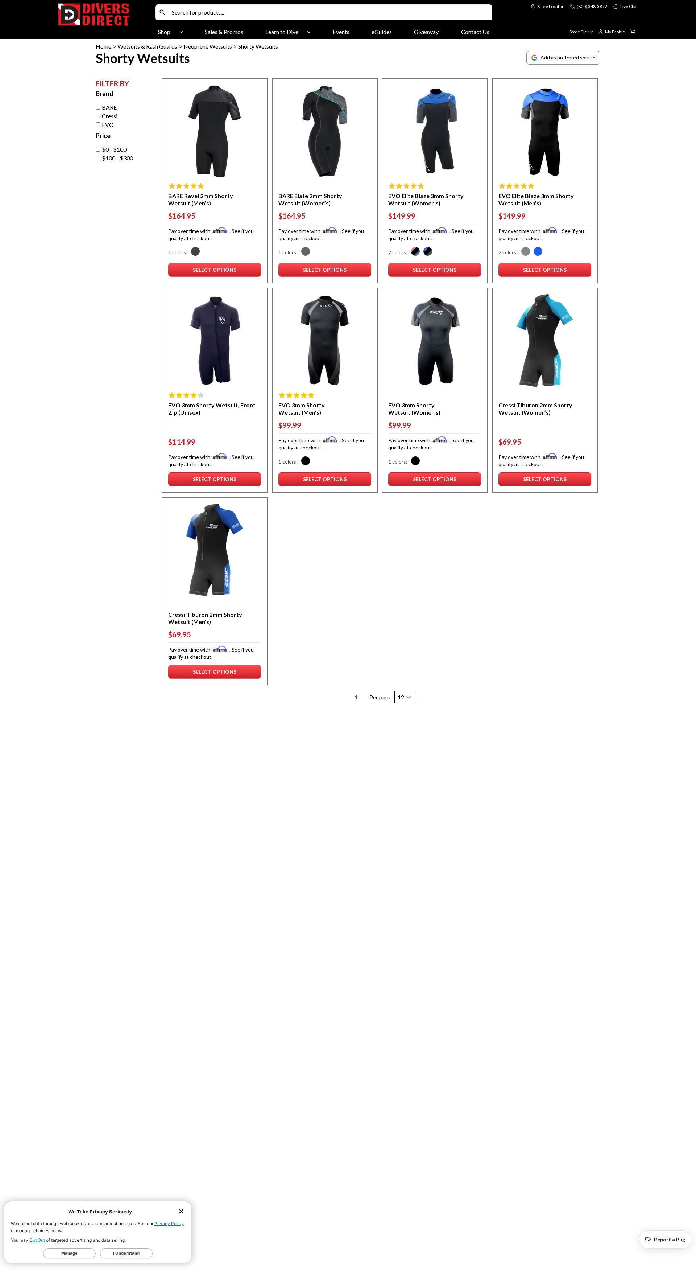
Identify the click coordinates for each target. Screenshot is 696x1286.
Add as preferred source (568, 57)
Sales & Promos (224, 31)
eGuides (382, 31)
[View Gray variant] (195, 252)
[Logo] (105, 21)
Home (103, 46)
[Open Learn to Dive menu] (308, 32)
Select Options (214, 271)
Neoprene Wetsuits (207, 46)
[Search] (162, 12)
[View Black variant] (526, 252)
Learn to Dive (281, 31)
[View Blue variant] (538, 252)
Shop (164, 31)
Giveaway (426, 31)
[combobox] (330, 12)
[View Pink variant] (415, 252)
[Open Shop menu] (181, 32)
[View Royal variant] (428, 252)
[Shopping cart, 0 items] (633, 32)
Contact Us (475, 31)
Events (341, 31)
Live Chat (629, 6)
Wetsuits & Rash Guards (147, 46)
